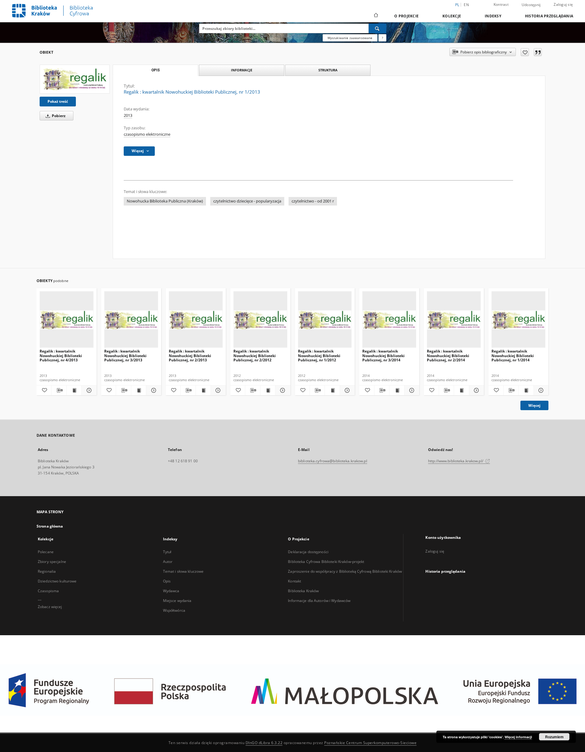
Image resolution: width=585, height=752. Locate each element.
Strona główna (50, 526)
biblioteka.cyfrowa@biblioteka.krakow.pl (332, 461)
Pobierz (58, 115)
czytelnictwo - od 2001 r (313, 201)
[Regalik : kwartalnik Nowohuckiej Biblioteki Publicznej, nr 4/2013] (66, 320)
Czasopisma (48, 590)
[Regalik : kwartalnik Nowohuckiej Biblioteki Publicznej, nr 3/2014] (389, 320)
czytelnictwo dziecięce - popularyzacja (247, 201)
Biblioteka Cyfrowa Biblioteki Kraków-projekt (326, 561)
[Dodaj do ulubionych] (525, 52)
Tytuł (167, 551)
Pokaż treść (58, 101)
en (466, 5)
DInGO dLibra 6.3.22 (264, 742)
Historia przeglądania (549, 16)
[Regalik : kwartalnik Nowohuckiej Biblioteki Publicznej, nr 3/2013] (131, 320)
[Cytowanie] (538, 52)
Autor (168, 561)
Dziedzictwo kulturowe (57, 581)
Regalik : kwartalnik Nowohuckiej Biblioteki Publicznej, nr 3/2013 (125, 355)
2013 (128, 115)
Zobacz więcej (50, 606)
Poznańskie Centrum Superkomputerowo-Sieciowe (370, 742)
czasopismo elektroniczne (147, 134)
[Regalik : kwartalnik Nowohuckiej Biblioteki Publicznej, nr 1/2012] (325, 320)
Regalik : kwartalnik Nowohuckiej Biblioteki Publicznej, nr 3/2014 (383, 355)
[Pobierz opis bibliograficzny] (58, 390)
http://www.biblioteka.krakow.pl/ (456, 461)
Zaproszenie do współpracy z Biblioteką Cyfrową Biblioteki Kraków (345, 571)
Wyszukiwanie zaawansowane (350, 38)
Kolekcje (451, 16)
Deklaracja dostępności (308, 551)
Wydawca (171, 590)
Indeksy (493, 16)
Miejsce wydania (177, 600)
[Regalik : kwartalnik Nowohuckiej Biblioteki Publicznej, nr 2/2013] (195, 320)
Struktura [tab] (328, 70)
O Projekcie (406, 16)
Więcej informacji (518, 737)
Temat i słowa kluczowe (183, 571)
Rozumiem (554, 736)
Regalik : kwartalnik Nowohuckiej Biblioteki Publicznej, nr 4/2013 (61, 355)
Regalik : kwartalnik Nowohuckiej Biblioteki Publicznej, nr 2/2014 (448, 355)
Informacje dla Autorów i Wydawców (319, 600)
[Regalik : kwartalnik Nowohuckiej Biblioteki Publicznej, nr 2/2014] (453, 320)
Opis (167, 581)
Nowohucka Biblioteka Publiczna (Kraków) (165, 201)
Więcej (534, 405)
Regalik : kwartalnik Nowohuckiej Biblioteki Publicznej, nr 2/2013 (190, 355)
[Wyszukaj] (377, 28)
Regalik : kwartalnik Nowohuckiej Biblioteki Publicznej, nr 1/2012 (319, 355)
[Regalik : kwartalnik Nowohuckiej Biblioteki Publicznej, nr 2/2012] (260, 320)
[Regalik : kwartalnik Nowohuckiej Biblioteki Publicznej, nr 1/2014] (518, 320)
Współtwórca (174, 610)
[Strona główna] (375, 16)
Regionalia (47, 571)
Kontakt (294, 581)
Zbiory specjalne (52, 561)
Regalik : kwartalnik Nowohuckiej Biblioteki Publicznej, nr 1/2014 (512, 355)
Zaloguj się (563, 4)
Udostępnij (531, 4)
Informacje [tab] (241, 70)
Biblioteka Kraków (303, 590)
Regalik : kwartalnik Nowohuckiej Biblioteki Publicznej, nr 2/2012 (254, 355)
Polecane (46, 551)
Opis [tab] (155, 70)
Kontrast (501, 4)
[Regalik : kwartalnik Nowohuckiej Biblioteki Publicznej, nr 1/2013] (74, 79)
